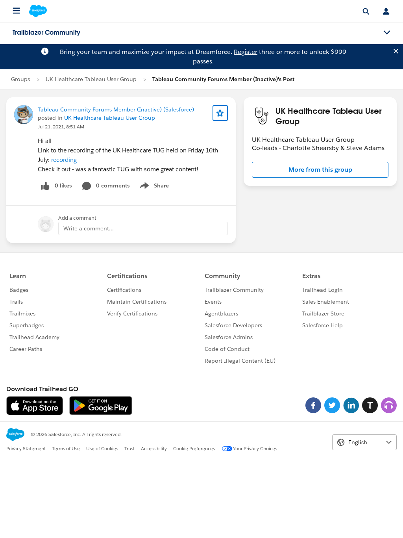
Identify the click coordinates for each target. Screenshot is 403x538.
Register (245, 52)
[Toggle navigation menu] (387, 32)
